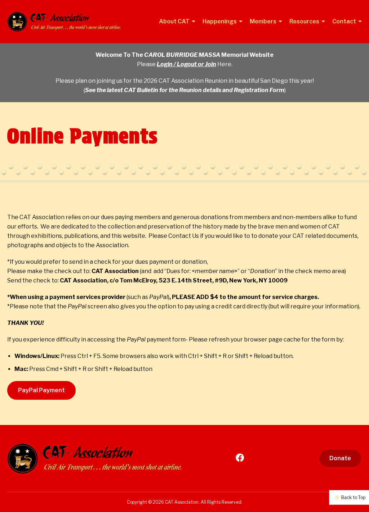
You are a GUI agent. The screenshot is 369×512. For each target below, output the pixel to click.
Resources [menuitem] (304, 21)
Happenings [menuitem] (220, 21)
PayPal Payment (41, 390)
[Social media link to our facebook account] (240, 457)
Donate (340, 458)
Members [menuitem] (263, 21)
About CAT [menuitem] (175, 21)
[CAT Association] (67, 22)
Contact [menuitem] (344, 21)
